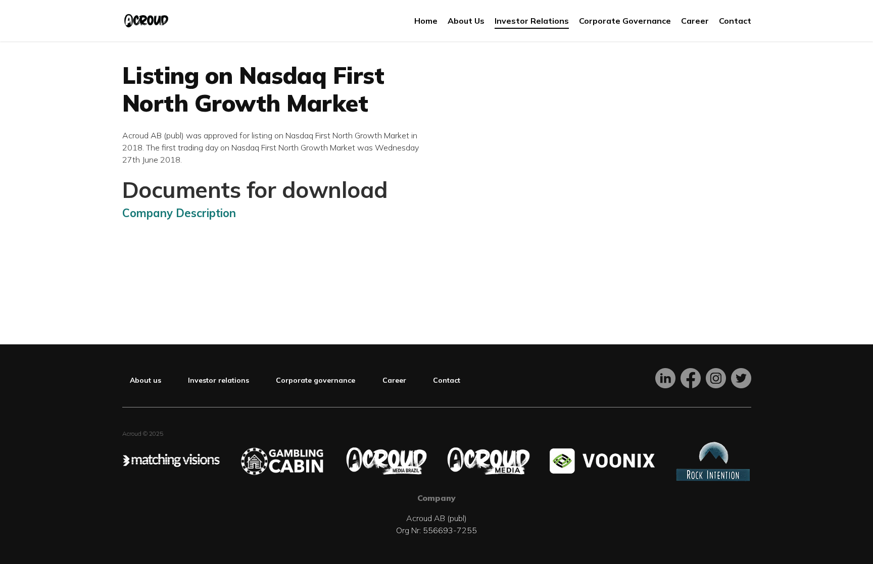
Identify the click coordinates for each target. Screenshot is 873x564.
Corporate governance (315, 380)
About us (145, 380)
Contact (446, 380)
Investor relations (218, 380)
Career (394, 380)
